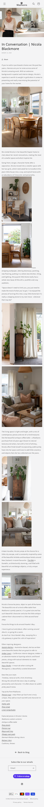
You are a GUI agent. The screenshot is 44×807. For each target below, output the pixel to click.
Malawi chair (7, 740)
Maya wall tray (7, 731)
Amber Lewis (6, 653)
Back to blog (23, 752)
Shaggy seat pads (8, 734)
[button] (4, 3)
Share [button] (6, 59)
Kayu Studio (6, 665)
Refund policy (34, 799)
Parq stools (6, 725)
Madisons (13, 799)
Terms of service (28, 802)
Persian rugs (6, 695)
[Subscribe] (33, 768)
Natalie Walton (7, 647)
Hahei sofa (6, 704)
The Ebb (31, 560)
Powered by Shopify (22, 799)
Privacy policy (17, 802)
